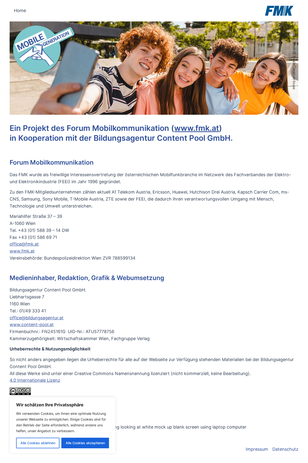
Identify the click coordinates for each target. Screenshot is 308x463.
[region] (63, 425)
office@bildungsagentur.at (37, 317)
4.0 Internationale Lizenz (35, 380)
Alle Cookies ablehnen (37, 443)
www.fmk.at (196, 128)
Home (20, 10)
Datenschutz (285, 449)
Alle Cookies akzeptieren (85, 443)
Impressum (257, 449)
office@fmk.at (24, 244)
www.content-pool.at (32, 324)
